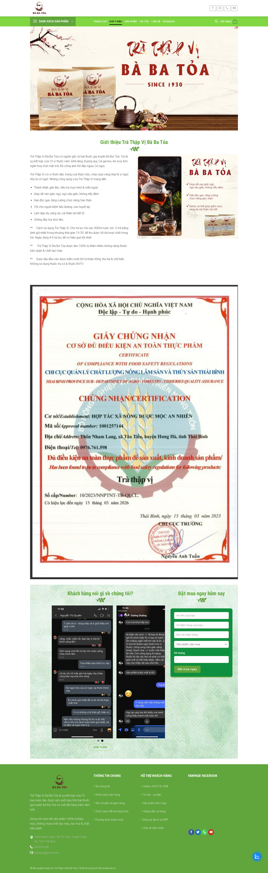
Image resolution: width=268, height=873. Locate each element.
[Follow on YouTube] (234, 8)
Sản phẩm (131, 21)
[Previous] (33, 672)
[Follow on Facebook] (212, 8)
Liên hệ (156, 21)
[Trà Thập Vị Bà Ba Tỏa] (40, 8)
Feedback (169, 21)
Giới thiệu (115, 21)
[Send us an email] (220, 8)
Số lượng (179, 653)
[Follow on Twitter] (198, 832)
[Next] (167, 672)
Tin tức (144, 21)
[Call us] (227, 8)
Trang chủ (100, 21)
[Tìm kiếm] (216, 21)
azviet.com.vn (109, 868)
